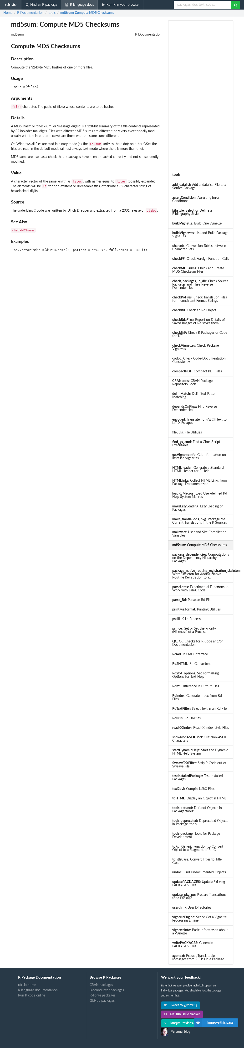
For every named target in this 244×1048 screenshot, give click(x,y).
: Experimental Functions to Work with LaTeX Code (200, 588)
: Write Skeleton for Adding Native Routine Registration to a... (202, 574)
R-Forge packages (102, 995)
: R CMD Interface (190, 654)
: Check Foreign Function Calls (200, 259)
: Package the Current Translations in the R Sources (199, 521)
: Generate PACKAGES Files (192, 944)
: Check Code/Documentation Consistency (199, 360)
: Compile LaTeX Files (193, 789)
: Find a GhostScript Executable (196, 443)
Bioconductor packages (107, 990)
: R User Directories (191, 907)
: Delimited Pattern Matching (195, 395)
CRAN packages (101, 985)
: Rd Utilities (186, 718)
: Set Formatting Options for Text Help (195, 675)
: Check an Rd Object (194, 310)
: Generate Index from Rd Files (197, 697)
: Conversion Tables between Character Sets (199, 247)
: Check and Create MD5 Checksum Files (198, 270)
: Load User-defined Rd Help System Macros (199, 495)
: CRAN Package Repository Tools (192, 382)
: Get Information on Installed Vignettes (199, 456)
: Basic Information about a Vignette (200, 931)
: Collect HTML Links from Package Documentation (199, 482)
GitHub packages (102, 1000)
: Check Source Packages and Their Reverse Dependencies (200, 285)
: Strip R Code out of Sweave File (199, 764)
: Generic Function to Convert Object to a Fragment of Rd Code (197, 848)
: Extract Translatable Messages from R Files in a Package (198, 957)
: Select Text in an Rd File (199, 708)
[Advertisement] (200, 95)
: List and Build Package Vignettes (200, 234)
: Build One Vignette (197, 223)
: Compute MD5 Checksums (87, 13)
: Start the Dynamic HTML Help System (200, 752)
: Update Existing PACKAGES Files (198, 883)
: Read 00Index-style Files (200, 728)
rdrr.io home (27, 985)
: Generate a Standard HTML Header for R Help (198, 469)
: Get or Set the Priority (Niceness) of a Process (194, 630)
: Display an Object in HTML (199, 798)
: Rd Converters (191, 664)
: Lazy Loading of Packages (197, 508)
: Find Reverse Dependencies (194, 408)
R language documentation (38, 990)
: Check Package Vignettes (195, 347)
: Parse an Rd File (191, 600)
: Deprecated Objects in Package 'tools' (200, 822)
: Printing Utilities (196, 609)
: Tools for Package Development (196, 835)
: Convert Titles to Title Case (197, 861)
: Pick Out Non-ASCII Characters (199, 739)
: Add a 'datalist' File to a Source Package (199, 186)
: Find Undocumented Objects (199, 872)
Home (7, 13)
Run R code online (31, 995)
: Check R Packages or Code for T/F (199, 334)
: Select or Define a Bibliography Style (192, 212)
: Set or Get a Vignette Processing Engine (199, 919)
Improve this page (220, 1022)
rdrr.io (10, 5)
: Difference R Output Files (195, 686)
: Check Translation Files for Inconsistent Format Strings (199, 299)
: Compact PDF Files (197, 371)
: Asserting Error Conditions (195, 199)
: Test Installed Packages (197, 777)
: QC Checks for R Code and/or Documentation (197, 643)
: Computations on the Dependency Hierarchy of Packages (200, 558)
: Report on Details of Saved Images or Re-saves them (198, 321)
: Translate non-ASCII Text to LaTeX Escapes (199, 421)
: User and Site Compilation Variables (199, 534)
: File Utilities (187, 432)
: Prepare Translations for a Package (199, 896)
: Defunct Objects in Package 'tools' (197, 809)
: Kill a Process (186, 619)
